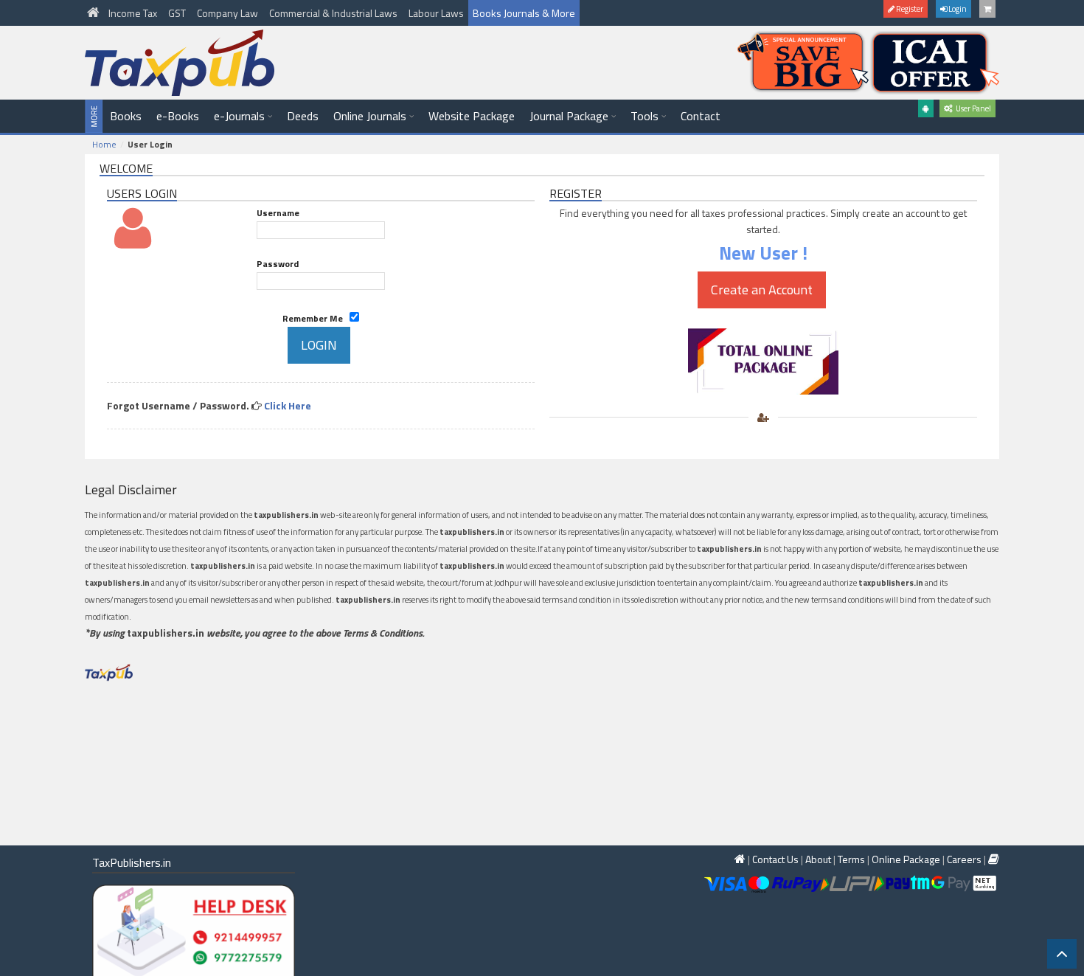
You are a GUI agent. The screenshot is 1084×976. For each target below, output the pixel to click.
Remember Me (316, 318)
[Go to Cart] (987, 9)
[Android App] (926, 108)
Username (278, 213)
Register (908, 9)
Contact (700, 116)
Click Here (287, 405)
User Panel (972, 108)
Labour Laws (436, 13)
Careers (964, 859)
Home (104, 144)
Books (126, 116)
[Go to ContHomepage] (993, 859)
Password (278, 264)
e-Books (177, 116)
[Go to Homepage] (94, 13)
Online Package (906, 859)
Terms (851, 859)
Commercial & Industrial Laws (334, 13)
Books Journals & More (523, 13)
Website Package (471, 116)
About (818, 859)
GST (178, 13)
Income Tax (133, 13)
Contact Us (775, 859)
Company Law (229, 13)
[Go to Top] (1062, 954)
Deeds (303, 116)
